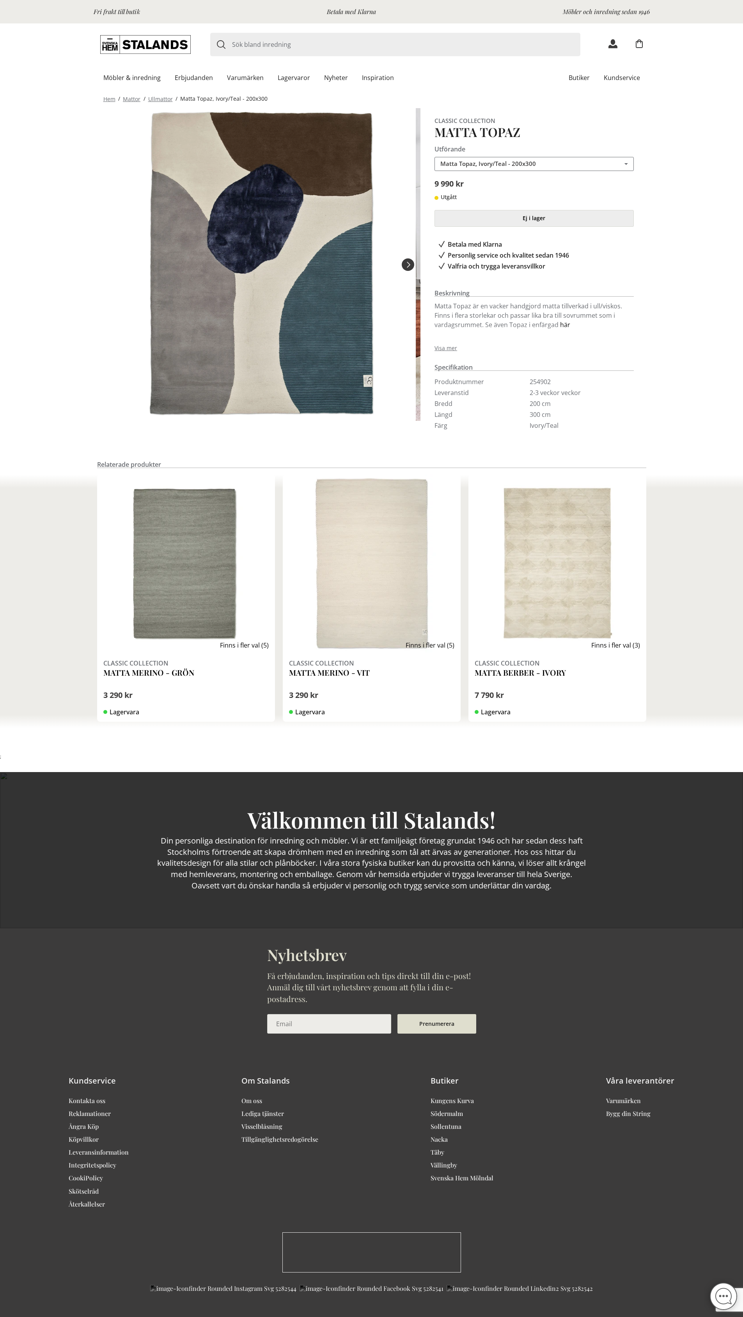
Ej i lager (534, 218)
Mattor (131, 98)
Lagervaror (294, 77)
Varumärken (245, 77)
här (565, 324)
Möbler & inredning (132, 77)
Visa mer (445, 348)
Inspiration (378, 77)
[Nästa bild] (408, 264)
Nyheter (336, 77)
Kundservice (622, 77)
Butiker (579, 77)
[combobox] (406, 44)
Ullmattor (160, 98)
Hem (109, 98)
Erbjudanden (194, 77)
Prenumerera (436, 1023)
